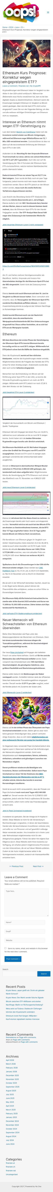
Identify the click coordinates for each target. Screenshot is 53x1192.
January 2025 (11, 1117)
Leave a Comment (10, 86)
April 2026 (10, 1060)
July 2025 (10, 1094)
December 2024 (12, 1121)
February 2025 (12, 1114)
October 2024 (11, 1129)
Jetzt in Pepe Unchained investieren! (17, 811)
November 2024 (12, 1125)
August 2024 (11, 1136)
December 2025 (12, 1075)
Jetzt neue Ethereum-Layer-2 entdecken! (19, 487)
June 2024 (10, 1144)
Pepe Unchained (16, 652)
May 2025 (10, 1102)
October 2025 (11, 1083)
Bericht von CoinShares (26, 132)
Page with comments (27, 1037)
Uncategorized (12, 1174)
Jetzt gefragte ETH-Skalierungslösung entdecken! (22, 614)
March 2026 (11, 1064)
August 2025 (11, 1091)
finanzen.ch (10, 1167)
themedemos (11, 1037)
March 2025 (11, 1110)
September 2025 (12, 1087)
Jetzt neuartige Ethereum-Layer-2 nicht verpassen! (23, 225)
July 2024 (10, 1140)
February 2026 (12, 1068)
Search (5, 969)
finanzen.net (24, 86)
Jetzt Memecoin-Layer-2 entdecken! (17, 692)
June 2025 (10, 1098)
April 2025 (10, 1106)
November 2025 (12, 1079)
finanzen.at (10, 1163)
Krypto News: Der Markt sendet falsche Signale (25, 998)
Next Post (38, 866)
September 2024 (12, 1133)
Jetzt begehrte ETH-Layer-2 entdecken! (18, 392)
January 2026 (11, 1072)
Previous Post (16, 866)
